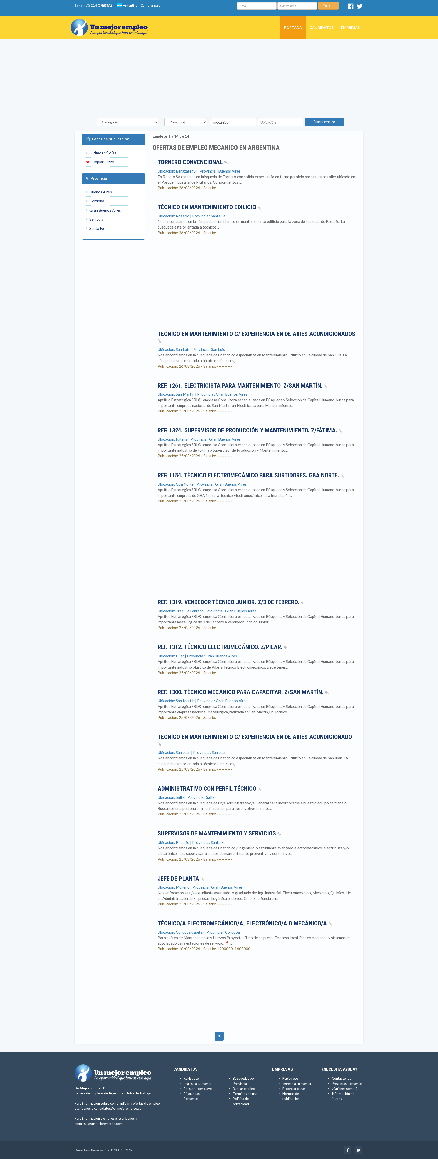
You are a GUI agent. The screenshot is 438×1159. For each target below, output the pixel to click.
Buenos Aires (100, 191)
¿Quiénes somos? (345, 1089)
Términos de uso (245, 1094)
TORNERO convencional (191, 162)
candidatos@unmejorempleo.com (119, 1108)
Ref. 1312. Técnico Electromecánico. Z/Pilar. (221, 647)
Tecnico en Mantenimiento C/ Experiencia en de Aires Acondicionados (256, 333)
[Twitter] (360, 7)
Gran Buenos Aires (105, 210)
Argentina (129, 5)
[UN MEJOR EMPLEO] (111, 22)
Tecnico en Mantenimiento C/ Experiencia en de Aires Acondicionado (255, 736)
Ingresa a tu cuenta (198, 1083)
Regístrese (290, 1078)
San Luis (96, 219)
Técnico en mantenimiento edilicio (208, 207)
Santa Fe (96, 228)
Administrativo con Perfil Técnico (208, 788)
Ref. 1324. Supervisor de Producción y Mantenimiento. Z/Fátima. (248, 430)
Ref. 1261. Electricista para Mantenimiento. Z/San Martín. (241, 385)
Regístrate (191, 1078)
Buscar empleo (324, 122)
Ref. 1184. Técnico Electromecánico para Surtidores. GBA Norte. (249, 475)
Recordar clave (293, 1089)
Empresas (350, 27)
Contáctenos (341, 1078)
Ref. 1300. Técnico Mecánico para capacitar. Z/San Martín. (241, 692)
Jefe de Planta (179, 878)
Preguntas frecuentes (347, 1083)
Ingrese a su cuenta (296, 1083)
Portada (293, 27)
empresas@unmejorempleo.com (99, 1124)
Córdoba (96, 201)
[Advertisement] (219, 79)
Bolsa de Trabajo (138, 1093)
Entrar (328, 5)
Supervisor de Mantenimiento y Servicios (217, 833)
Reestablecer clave (198, 1089)
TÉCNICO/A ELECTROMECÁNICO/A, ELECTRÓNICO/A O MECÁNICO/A (243, 923)
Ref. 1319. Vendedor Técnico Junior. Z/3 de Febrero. (229, 602)
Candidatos (321, 27)
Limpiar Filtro (102, 162)
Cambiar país (150, 5)
